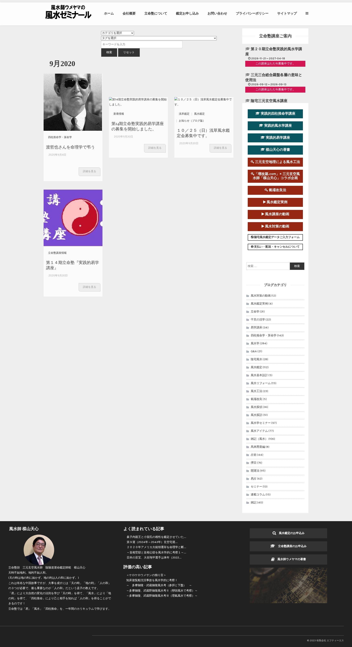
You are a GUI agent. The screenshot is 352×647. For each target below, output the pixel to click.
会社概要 (129, 13)
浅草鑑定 (184, 114)
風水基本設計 (259, 375)
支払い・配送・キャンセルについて (276, 247)
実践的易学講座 (277, 138)
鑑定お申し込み (187, 13)
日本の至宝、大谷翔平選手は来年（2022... (154, 557)
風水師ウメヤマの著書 (290, 559)
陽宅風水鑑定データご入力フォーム (276, 237)
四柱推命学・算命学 (60, 137)
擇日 (253, 463)
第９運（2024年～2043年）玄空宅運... (152, 542)
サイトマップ (287, 13)
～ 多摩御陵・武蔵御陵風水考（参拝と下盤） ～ (159, 585)
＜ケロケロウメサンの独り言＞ (146, 575)
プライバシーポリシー (252, 13)
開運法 (255, 471)
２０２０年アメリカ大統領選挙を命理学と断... (156, 547)
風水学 (255, 343)
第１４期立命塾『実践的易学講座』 (72, 264)
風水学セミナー (261, 423)
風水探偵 (256, 407)
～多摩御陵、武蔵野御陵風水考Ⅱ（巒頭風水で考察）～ (162, 591)
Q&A (254, 351)
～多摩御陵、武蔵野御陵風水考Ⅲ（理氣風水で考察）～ (162, 596)
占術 (253, 455)
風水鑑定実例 (276, 202)
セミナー (256, 487)
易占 (253, 479)
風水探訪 (256, 415)
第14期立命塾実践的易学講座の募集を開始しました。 (137, 126)
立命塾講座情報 (57, 253)
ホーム (109, 13)
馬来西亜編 (258, 447)
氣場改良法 (277, 190)
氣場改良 (256, 399)
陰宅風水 (256, 359)
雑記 (253, 502)
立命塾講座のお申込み (291, 546)
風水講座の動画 (276, 214)
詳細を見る (89, 171)
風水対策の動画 (276, 226)
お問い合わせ (217, 13)
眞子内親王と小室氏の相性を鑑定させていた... (156, 537)
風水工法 (256, 391)
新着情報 (118, 114)
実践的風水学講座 (277, 126)
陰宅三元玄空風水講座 (269, 101)
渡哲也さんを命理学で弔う (70, 147)
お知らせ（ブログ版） (192, 121)
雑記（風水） (259, 439)
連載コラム (258, 494)
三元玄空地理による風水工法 (277, 162)
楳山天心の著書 (277, 150)
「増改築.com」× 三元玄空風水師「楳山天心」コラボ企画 (276, 176)
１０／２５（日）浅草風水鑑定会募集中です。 (203, 132)
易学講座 (256, 327)
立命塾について (155, 13)
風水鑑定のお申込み (290, 533)
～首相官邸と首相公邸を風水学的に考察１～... (156, 552)
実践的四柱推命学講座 (277, 114)
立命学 (255, 312)
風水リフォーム (261, 383)
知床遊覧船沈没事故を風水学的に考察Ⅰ (152, 580)
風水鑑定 (199, 114)
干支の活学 (258, 319)
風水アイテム (259, 431)
